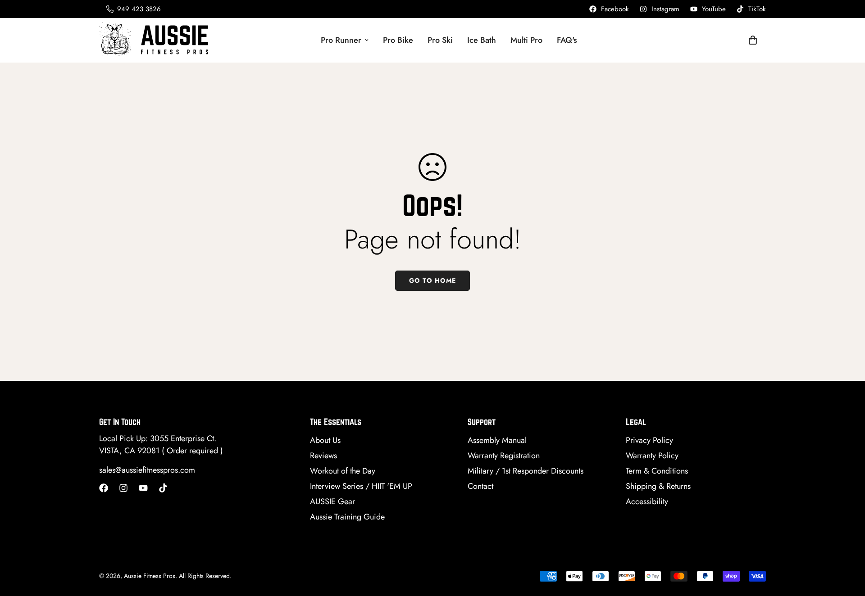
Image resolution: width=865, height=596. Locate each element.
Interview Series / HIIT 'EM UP (361, 486)
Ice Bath (481, 40)
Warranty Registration (504, 455)
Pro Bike (398, 40)
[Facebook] (103, 487)
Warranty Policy (652, 455)
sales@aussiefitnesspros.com (147, 470)
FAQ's (567, 40)
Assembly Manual (497, 440)
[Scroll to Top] (847, 547)
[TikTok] (163, 487)
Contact (480, 486)
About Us (325, 440)
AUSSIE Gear (332, 501)
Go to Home (432, 280)
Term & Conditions (657, 471)
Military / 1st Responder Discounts (525, 471)
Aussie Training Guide (347, 517)
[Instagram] (123, 487)
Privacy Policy (649, 440)
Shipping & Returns (658, 486)
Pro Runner (341, 40)
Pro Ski (440, 40)
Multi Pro (526, 40)
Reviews (323, 455)
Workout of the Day (342, 471)
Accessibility (647, 501)
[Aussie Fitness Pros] (155, 40)
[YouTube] (143, 487)
